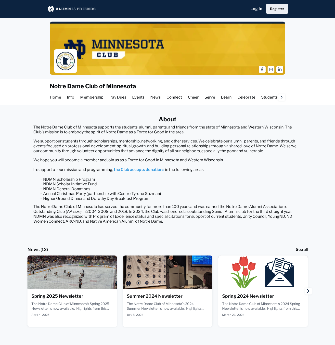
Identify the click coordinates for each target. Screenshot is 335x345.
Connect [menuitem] (174, 97)
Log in (256, 8)
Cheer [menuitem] (193, 97)
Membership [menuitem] (91, 97)
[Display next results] (308, 291)
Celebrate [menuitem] (246, 97)
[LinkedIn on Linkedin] (279, 69)
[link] (72, 291)
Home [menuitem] (55, 97)
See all (302, 249)
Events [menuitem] (138, 97)
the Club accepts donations (139, 169)
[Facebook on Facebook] (262, 69)
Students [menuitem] (269, 97)
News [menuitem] (155, 97)
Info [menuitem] (70, 97)
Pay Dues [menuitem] (117, 97)
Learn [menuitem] (226, 97)
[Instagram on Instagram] (271, 69)
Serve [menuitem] (210, 97)
